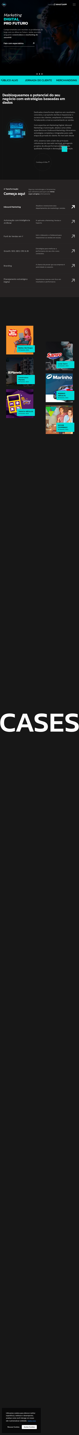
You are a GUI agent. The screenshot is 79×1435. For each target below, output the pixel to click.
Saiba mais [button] (32, 1421)
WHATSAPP (61, 4)
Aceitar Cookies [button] (29, 1427)
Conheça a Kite (42, 162)
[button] (37, 74)
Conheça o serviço (12, 40)
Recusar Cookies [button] (13, 1427)
